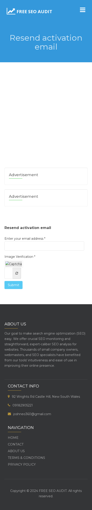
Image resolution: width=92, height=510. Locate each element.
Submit (13, 285)
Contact (15, 444)
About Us (16, 451)
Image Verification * (19, 257)
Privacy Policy (22, 464)
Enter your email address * (24, 239)
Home (13, 438)
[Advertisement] (46, 110)
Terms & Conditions (26, 458)
